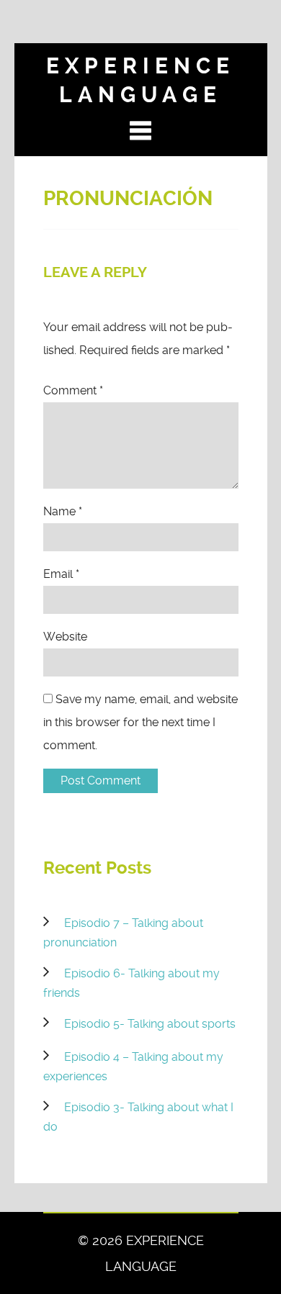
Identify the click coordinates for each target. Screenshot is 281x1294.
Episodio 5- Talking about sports (150, 1024)
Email (61, 574)
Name (62, 511)
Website (65, 636)
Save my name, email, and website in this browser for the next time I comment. (140, 722)
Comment (73, 390)
